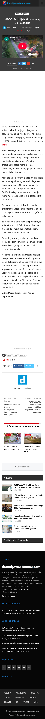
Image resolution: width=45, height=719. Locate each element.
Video (20, 14)
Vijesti (27, 702)
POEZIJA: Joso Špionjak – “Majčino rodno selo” (20, 643)
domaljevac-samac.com (28, 715)
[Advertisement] (22, 96)
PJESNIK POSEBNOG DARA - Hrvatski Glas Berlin (22, 611)
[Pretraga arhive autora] (22, 380)
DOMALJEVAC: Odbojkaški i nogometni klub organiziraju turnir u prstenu (33, 407)
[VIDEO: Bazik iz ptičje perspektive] (12, 438)
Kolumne (7, 702)
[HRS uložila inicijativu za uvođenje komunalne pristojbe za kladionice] (7, 498)
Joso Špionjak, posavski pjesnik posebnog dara (18, 613)
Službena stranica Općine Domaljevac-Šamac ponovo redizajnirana (12, 410)
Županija (32, 697)
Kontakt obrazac (8, 596)
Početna (7, 693)
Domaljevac (21, 693)
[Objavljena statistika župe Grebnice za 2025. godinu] (7, 529)
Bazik (9, 355)
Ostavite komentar (23, 467)
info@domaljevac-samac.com (18, 589)
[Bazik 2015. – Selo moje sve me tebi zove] (32, 438)
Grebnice (34, 693)
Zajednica (22, 355)
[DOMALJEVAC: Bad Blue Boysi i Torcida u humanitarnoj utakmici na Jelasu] (7, 487)
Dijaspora (19, 697)
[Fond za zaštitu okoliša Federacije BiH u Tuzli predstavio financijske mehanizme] (7, 508)
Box (17, 702)
